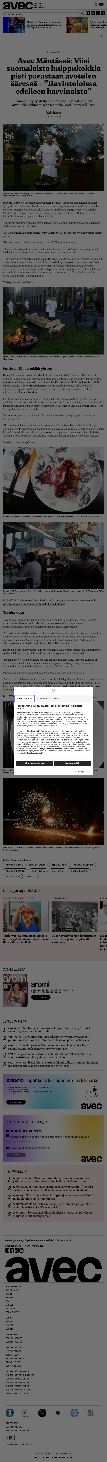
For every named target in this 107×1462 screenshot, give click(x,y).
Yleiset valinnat (24, 698)
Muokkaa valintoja (35, 763)
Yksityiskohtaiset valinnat (48, 698)
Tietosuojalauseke (83, 772)
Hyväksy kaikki (72, 763)
